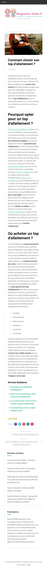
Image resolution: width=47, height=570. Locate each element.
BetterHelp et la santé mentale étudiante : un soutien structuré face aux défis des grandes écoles (22, 479)
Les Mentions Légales (24, 565)
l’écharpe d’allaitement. (17, 212)
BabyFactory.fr (20, 519)
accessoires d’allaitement (18, 166)
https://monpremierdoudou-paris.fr (21, 542)
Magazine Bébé (15, 562)
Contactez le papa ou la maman (32, 562)
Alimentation (13, 419)
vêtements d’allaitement (20, 129)
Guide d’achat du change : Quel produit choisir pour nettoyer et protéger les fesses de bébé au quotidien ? (22, 499)
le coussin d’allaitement (24, 172)
